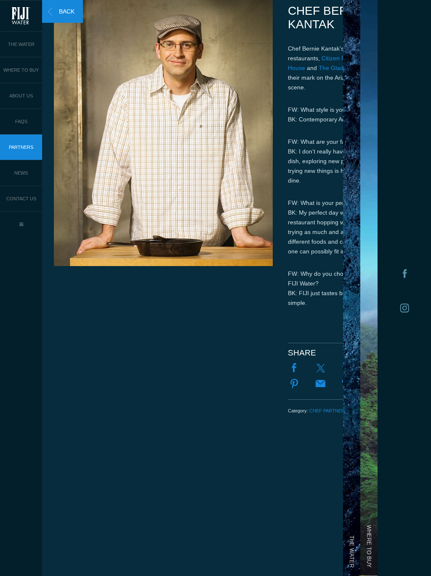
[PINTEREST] (294, 384)
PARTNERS (21, 147)
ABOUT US (21, 95)
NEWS (21, 172)
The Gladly (333, 68)
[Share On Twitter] (320, 368)
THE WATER (21, 44)
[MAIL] (320, 384)
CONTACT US (21, 198)
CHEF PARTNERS (328, 410)
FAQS (21, 121)
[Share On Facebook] (294, 368)
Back (66, 11)
